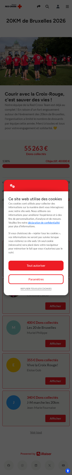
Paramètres (36, 279)
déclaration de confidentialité (44, 222)
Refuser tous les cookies (36, 288)
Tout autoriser (36, 265)
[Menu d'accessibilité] (67, 470)
